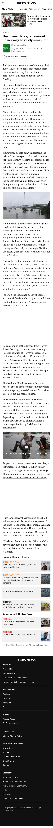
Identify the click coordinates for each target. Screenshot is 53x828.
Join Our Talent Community (15, 786)
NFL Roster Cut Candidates (15, 678)
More (25, 557)
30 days (19, 298)
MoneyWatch (8, 9)
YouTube (6, 694)
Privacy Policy (9, 719)
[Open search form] (50, 3)
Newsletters (8, 748)
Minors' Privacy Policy (12, 736)
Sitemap (6, 765)
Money (6, 32)
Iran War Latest (9, 673)
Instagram (7, 703)
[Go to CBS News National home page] (26, 3)
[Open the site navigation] (9, 3)
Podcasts (7, 752)
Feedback (7, 794)
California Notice (10, 723)
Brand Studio (8, 761)
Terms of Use (8, 732)
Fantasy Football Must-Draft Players (18, 682)
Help (5, 790)
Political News (9, 669)
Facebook (7, 698)
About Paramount (10, 777)
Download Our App (11, 757)
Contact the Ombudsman (14, 799)
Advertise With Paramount (14, 782)
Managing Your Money (30, 9)
